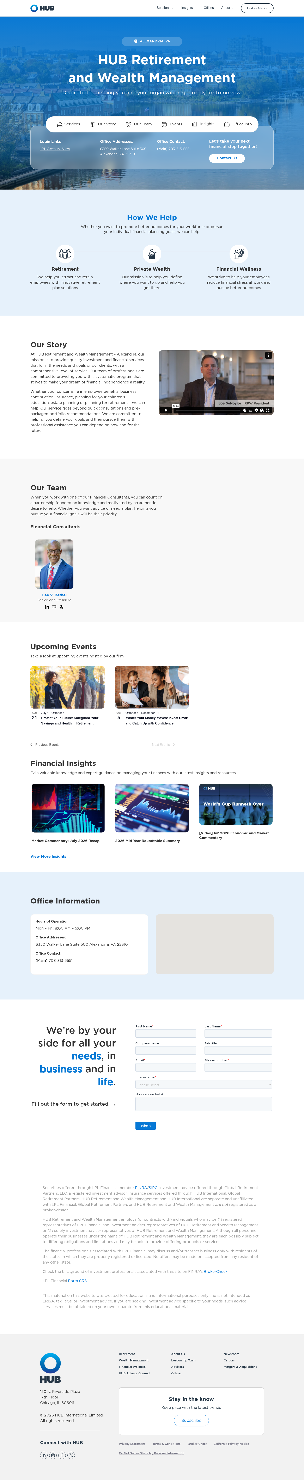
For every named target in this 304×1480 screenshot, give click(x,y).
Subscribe (191, 1421)
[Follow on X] (71, 1455)
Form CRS (77, 1281)
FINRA (141, 1188)
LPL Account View (55, 148)
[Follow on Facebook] (62, 1455)
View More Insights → (50, 857)
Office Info (241, 124)
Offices (176, 1373)
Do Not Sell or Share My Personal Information (151, 1453)
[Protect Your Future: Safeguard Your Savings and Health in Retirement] (67, 687)
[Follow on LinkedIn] (44, 1455)
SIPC (153, 1188)
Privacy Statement (132, 1444)
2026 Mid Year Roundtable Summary (147, 841)
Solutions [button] (163, 8)
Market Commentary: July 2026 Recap (65, 841)
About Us (178, 1354)
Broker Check (197, 1444)
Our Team (142, 124)
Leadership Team (183, 1360)
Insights (206, 124)
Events (175, 124)
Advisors (177, 1367)
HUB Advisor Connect (135, 1373)
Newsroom (231, 1354)
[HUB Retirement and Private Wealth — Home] (42, 8)
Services (72, 124)
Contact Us (227, 158)
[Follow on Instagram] (53, 1455)
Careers (229, 1360)
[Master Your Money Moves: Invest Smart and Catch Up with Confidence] (152, 687)
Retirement (127, 1354)
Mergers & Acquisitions (240, 1367)
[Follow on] (80, 1455)
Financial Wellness (132, 1367)
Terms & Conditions (167, 1444)
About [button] (225, 8)
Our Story (106, 124)
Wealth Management (134, 1360)
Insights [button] (187, 8)
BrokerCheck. (216, 1272)
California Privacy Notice (231, 1444)
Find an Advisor (257, 8)
